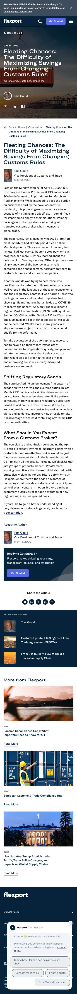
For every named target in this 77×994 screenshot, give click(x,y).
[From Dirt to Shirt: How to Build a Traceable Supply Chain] (10, 658)
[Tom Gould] (10, 626)
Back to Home (17, 127)
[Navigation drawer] (71, 21)
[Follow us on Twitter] (6, 106)
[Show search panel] (40, 21)
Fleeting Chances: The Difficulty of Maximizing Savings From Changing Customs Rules (40, 131)
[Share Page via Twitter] (38, 602)
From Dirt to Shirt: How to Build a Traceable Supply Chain (42, 656)
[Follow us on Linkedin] (14, 106)
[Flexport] (12, 21)
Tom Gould (28, 622)
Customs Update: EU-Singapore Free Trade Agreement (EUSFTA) (45, 640)
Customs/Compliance (32, 80)
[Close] (71, 8)
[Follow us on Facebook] (23, 106)
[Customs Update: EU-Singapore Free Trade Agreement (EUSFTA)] (10, 642)
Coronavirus (11, 80)
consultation (14, 512)
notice (64, 392)
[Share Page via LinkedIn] (45, 602)
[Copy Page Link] (31, 602)
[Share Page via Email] (25, 602)
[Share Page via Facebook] (52, 602)
